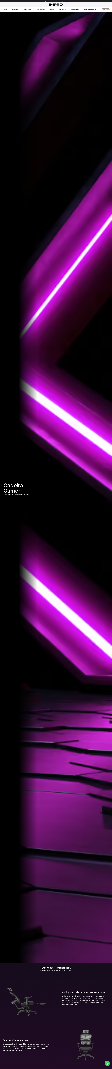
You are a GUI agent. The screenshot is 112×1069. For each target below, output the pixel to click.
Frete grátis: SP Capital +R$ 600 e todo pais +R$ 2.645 (56, 1)
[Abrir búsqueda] (107, 5)
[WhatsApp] (107, 1063)
